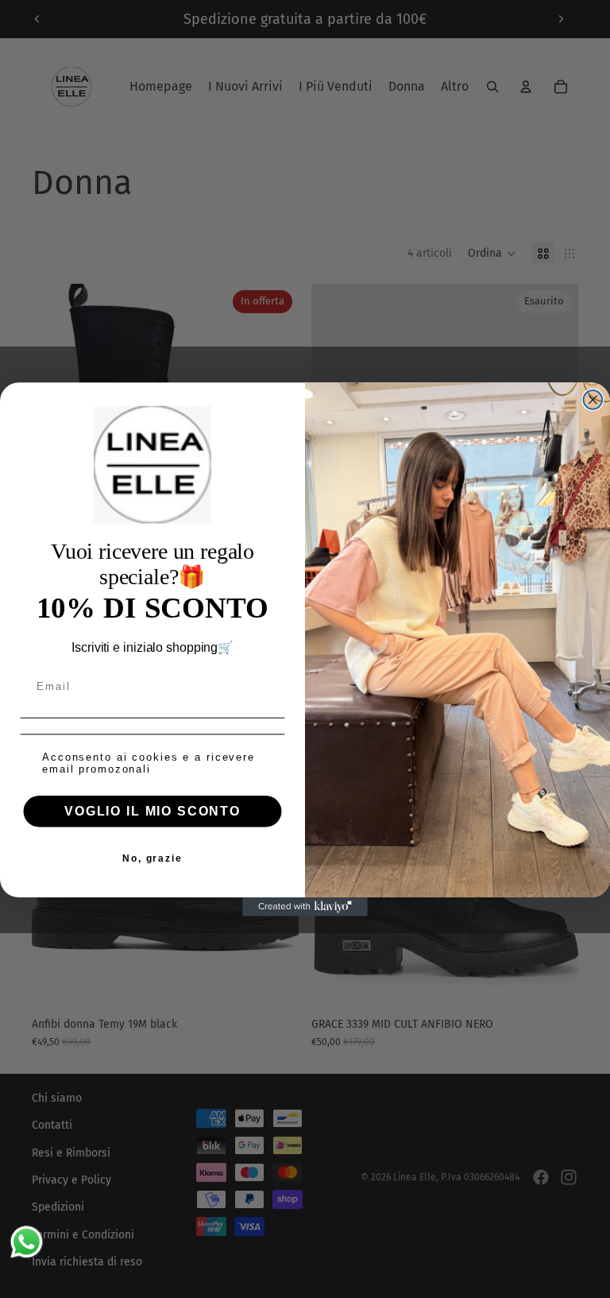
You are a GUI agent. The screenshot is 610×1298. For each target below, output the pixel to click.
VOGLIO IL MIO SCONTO (152, 810)
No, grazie (152, 857)
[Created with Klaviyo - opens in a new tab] (305, 906)
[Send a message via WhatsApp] (26, 1242)
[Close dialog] (593, 399)
